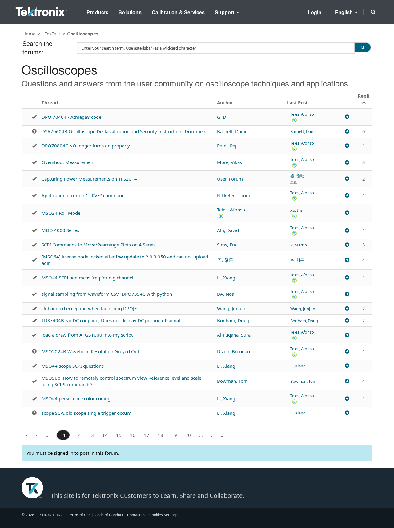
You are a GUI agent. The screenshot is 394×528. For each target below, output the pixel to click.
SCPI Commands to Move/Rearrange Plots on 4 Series (98, 245)
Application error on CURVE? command (83, 195)
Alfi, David (228, 230)
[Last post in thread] (347, 117)
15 (119, 435)
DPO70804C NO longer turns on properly (86, 145)
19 (174, 435)
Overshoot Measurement (68, 162)
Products (97, 12)
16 (132, 435)
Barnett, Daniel (233, 131)
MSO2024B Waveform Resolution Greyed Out (90, 351)
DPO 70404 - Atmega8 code (71, 117)
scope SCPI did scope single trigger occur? (86, 413)
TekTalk (52, 33)
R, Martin (298, 245)
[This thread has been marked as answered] (34, 117)
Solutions (130, 12)
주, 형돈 (225, 260)
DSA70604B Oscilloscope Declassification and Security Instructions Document (124, 131)
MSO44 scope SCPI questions (73, 366)
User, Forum (230, 179)
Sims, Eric (227, 245)
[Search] (362, 47)
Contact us (136, 515)
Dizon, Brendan (233, 351)
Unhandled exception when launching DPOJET (90, 308)
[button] (373, 12)
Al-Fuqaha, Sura (234, 335)
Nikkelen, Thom (233, 195)
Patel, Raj (226, 145)
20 (188, 435)
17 (146, 435)
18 (160, 435)
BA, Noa (225, 294)
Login (315, 12)
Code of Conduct (109, 515)
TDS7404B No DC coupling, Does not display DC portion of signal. (111, 320)
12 (77, 435)
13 (91, 435)
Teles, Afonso (302, 114)
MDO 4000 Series (60, 230)
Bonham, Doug (233, 320)
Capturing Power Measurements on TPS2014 (89, 179)
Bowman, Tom (232, 381)
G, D (221, 117)
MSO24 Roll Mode (61, 213)
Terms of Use (79, 515)
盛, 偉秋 (297, 176)
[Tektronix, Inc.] (41, 10)
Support (225, 12)
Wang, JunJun (231, 308)
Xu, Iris (296, 210)
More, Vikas (229, 162)
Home (28, 33)
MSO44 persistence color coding (76, 398)
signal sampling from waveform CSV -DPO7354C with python (107, 294)
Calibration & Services (178, 12)
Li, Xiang (226, 277)
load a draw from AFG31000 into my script (87, 335)
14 (105, 435)
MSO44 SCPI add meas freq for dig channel (87, 277)
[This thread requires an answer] (34, 131)
